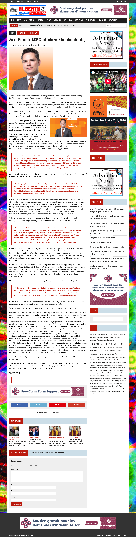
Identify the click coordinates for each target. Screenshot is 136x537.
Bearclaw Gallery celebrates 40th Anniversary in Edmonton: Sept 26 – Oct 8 (17, 443)
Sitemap (124, 535)
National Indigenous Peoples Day (112, 373)
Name (13, 485)
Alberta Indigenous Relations (117, 334)
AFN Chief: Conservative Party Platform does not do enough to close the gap (57, 443)
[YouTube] (125, 1)
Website (14, 497)
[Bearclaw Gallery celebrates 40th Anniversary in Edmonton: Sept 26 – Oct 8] (14, 434)
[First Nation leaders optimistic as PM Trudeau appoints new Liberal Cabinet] (34, 434)
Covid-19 (116, 353)
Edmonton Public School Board (108, 360)
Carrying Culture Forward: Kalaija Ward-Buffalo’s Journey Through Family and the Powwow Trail (107, 210)
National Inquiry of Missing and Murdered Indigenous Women (109, 378)
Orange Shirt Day (110, 383)
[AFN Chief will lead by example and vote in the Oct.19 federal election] (75, 434)
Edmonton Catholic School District (111, 357)
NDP (43, 45)
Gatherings (79, 20)
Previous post (42, 413)
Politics (36, 437)
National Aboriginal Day (96, 373)
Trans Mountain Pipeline (104, 386)
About (12, 1)
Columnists (68, 20)
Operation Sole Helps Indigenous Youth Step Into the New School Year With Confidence (107, 217)
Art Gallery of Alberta (105, 340)
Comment (14, 469)
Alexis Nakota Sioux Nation (96, 337)
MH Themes (30, 535)
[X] (118, 1)
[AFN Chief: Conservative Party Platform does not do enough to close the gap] (55, 434)
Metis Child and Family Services (117, 367)
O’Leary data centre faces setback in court (103, 238)
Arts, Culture (14, 437)
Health (51, 437)
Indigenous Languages (98, 365)
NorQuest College (95, 381)
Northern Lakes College (111, 380)
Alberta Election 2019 (102, 334)
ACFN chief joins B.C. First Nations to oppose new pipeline (107, 247)
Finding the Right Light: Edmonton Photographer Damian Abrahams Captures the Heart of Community (107, 260)
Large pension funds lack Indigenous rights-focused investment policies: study (105, 231)
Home (12, 20)
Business (40, 20)
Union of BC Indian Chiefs (108, 391)
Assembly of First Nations (106, 344)
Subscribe (20, 1)
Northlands (123, 381)
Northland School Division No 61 (98, 383)
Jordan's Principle (104, 367)
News (19, 20)
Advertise (28, 1)
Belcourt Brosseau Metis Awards (113, 348)
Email (13, 491)
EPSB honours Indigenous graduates (100, 242)
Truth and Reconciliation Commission (113, 389)
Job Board (102, 20)
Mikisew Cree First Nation (116, 370)
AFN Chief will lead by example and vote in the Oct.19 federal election (76, 441)
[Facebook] (121, 1)
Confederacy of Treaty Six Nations (100, 354)
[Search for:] (108, 319)
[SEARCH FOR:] (116, 25)
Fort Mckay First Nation (113, 362)
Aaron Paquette (22, 45)
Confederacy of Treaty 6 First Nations (110, 350)
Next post (55, 413)
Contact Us (113, 20)
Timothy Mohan (93, 386)
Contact (36, 1)
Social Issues (53, 439)
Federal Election (34, 45)
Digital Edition (91, 20)
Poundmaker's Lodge (120, 383)
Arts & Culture (29, 20)
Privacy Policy (116, 535)
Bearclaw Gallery (96, 347)
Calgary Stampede (94, 350)
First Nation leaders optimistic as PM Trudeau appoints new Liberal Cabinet (37, 441)
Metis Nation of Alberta (99, 370)
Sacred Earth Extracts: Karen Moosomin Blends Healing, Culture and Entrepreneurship (106, 267)
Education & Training (53, 20)
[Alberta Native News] (27, 10)
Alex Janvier (108, 337)
